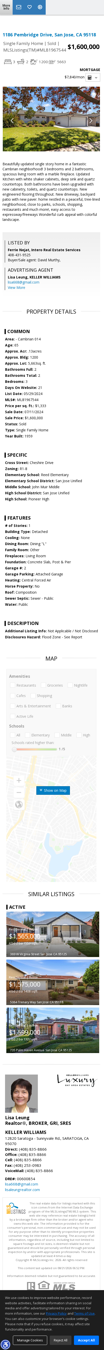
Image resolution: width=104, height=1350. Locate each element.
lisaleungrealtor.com (22, 1189)
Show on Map (55, 790)
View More (16, 287)
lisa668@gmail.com (23, 282)
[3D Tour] (41, 7)
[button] (5, 1344)
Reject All (60, 1340)
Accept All (86, 1340)
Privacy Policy (56, 1313)
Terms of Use (84, 1313)
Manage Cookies (30, 1340)
